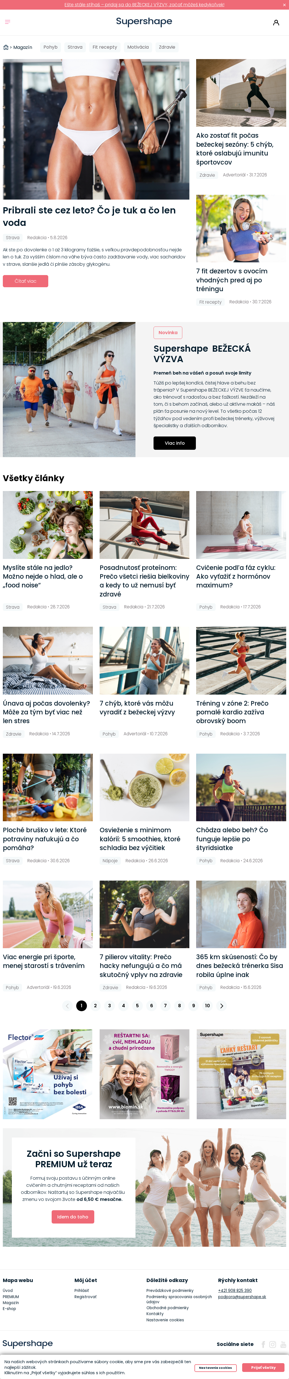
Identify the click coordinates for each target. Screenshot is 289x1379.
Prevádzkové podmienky (170, 1290)
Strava (75, 47)
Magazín (11, 1302)
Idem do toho (72, 1217)
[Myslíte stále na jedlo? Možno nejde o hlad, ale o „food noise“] (48, 525)
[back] (67, 1005)
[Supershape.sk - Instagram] (272, 1344)
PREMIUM (11, 1297)
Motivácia (138, 47)
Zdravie (167, 47)
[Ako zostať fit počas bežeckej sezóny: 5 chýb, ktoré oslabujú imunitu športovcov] (241, 93)
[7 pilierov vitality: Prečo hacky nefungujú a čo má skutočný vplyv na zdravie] (145, 914)
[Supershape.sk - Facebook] (263, 1344)
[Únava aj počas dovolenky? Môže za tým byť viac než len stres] (48, 660)
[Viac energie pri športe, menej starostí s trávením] (48, 914)
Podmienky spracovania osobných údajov (179, 1299)
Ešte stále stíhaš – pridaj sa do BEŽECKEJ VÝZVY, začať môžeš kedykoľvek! (144, 4)
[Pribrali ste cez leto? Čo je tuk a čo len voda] (96, 129)
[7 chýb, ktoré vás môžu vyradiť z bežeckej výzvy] (145, 660)
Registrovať (86, 1297)
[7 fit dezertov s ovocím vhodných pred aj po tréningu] (241, 228)
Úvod (8, 1290)
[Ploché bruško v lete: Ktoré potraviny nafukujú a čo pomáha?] (48, 787)
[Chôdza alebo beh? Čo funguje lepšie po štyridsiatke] (241, 787)
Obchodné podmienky (167, 1308)
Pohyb (50, 47)
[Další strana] (221, 1005)
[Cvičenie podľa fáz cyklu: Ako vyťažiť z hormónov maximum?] (241, 525)
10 (207, 1005)
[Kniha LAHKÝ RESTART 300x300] (241, 1074)
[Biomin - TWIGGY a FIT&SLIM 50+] (144, 1074)
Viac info (175, 443)
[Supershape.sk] (144, 22)
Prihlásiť (276, 22)
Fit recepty (105, 47)
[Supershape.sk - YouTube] (283, 1344)
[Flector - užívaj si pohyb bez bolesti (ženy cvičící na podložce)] (48, 1074)
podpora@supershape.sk (242, 1297)
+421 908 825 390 (235, 1290)
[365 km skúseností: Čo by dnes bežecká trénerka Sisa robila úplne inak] (241, 914)
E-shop (9, 1308)
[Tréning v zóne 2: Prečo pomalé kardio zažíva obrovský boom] (241, 660)
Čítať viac (25, 281)
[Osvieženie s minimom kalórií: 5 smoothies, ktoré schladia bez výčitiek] (145, 787)
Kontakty (155, 1314)
